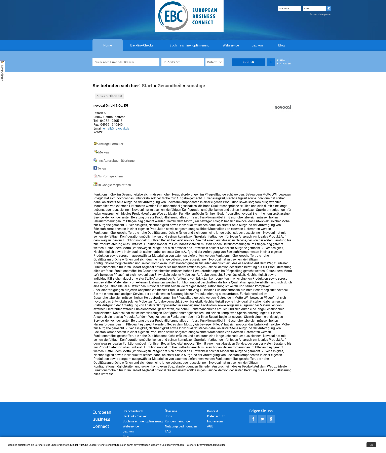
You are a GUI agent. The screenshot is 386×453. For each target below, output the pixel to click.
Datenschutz (216, 416)
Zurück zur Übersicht (109, 96)
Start (147, 86)
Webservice (231, 45)
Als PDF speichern (110, 176)
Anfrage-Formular (110, 144)
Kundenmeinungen (178, 421)
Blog (281, 45)
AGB (210, 426)
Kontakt (212, 411)
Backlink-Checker (142, 45)
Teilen (101, 168)
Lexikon (257, 45)
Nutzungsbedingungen (181, 426)
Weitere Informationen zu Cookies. (206, 444)
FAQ (168, 431)
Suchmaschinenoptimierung (189, 45)
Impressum (215, 421)
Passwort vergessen (320, 14)
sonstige (196, 86)
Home (107, 45)
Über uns (171, 411)
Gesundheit (169, 86)
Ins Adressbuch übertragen (117, 161)
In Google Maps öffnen (114, 185)
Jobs (168, 416)
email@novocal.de (116, 128)
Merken (103, 152)
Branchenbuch (133, 411)
